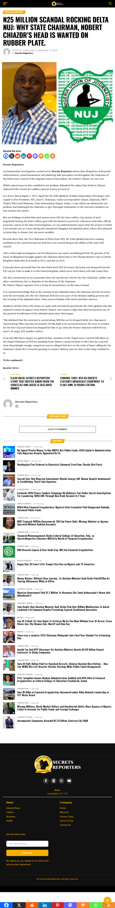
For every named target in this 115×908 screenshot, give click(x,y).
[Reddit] (17, 156)
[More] (52, 156)
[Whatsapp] (46, 156)
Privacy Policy (67, 816)
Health (9, 820)
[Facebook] (6, 156)
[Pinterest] (29, 156)
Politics (10, 812)
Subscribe (27, 853)
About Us (64, 812)
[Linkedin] (23, 156)
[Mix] (41, 156)
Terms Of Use (66, 820)
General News (13, 808)
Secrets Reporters (24, 53)
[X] (11, 156)
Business (10, 816)
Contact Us (65, 825)
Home (63, 808)
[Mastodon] (35, 156)
